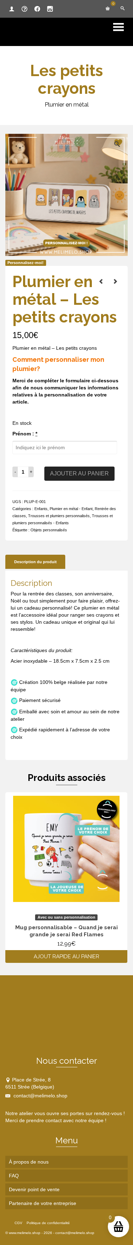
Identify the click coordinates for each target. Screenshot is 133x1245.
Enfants (41, 509)
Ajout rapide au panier (66, 956)
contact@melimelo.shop (39, 1095)
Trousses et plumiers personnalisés (59, 516)
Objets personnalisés (49, 530)
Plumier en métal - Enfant (71, 509)
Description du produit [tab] (35, 562)
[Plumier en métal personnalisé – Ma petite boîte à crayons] (115, 281)
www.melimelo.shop (24, 1233)
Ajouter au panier (79, 473)
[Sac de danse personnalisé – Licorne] (101, 281)
